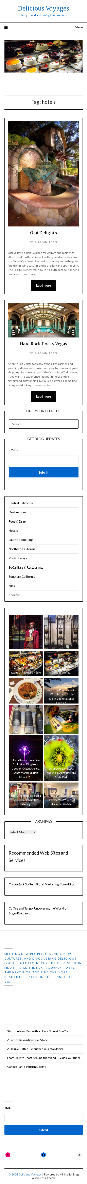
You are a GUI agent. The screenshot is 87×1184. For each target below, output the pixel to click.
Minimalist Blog (69, 1174)
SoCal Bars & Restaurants (26, 567)
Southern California (22, 576)
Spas (12, 585)
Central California (21, 503)
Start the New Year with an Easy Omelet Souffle (37, 1031)
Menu (79, 27)
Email (13, 450)
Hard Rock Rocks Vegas (43, 343)
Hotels (13, 530)
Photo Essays (18, 558)
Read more (43, 285)
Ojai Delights (43, 232)
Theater (14, 595)
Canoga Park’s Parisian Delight (26, 1066)
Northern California (22, 549)
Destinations (17, 512)
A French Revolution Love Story (27, 1040)
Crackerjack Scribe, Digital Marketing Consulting (41, 884)
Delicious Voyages (43, 8)
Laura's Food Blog (21, 539)
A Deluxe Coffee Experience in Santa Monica (35, 1049)
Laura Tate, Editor (45, 242)
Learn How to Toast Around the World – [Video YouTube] (43, 1057)
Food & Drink (17, 521)
